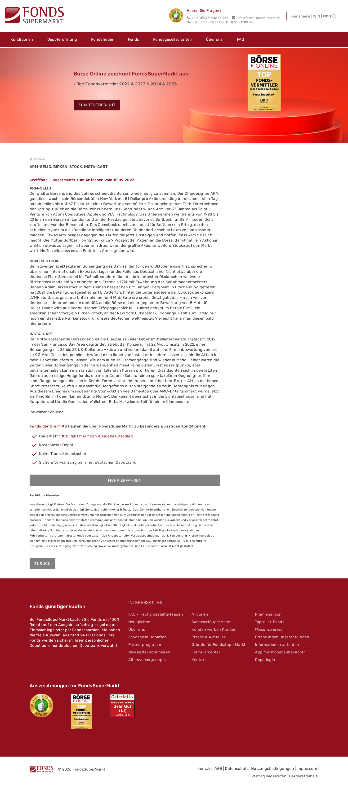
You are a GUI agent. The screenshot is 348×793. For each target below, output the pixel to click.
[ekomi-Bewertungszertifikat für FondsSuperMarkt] (41, 705)
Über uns (214, 39)
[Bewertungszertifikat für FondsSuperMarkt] (178, 16)
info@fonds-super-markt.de (258, 18)
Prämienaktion (268, 614)
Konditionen (22, 39)
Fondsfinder (102, 39)
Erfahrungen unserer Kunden (282, 637)
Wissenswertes (268, 629)
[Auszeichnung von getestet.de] (122, 706)
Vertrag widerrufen (268, 776)
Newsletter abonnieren (149, 652)
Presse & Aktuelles (209, 637)
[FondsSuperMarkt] (34, 16)
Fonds (133, 39)
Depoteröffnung (62, 39)
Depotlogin (265, 659)
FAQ (240, 39)
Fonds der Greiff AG (48, 426)
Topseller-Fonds (269, 622)
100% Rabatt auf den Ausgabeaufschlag (96, 436)
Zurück (42, 563)
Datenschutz (237, 768)
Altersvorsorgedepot (147, 659)
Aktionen (200, 614)
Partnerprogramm (144, 644)
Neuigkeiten (139, 622)
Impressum (307, 768)
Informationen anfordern (277, 644)
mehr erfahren (125, 480)
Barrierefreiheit (303, 776)
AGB (218, 768)
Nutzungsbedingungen (272, 768)
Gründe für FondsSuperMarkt (218, 644)
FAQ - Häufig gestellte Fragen (155, 614)
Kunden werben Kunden (214, 629)
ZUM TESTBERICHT (97, 105)
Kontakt (199, 659)
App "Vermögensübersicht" (280, 652)
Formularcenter (206, 652)
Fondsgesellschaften (172, 39)
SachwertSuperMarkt (211, 622)
